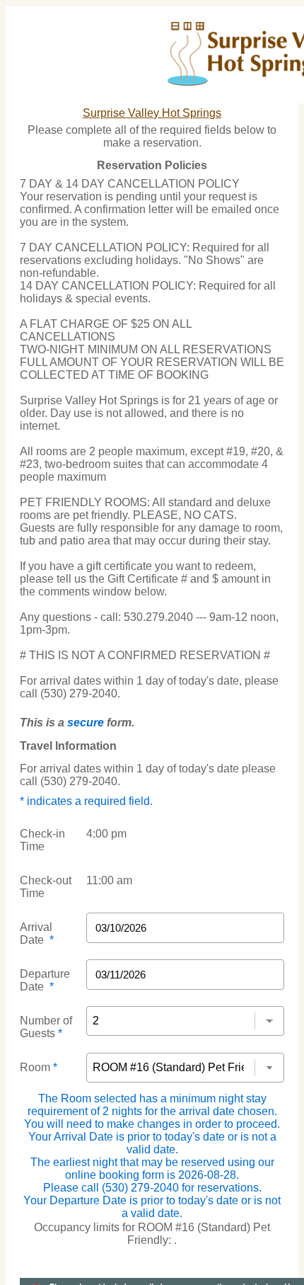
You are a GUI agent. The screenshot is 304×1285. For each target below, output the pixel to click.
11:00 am (109, 880)
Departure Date (45, 980)
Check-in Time (42, 840)
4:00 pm (106, 834)
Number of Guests (46, 1027)
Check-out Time (45, 886)
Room (38, 1067)
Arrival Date (37, 933)
